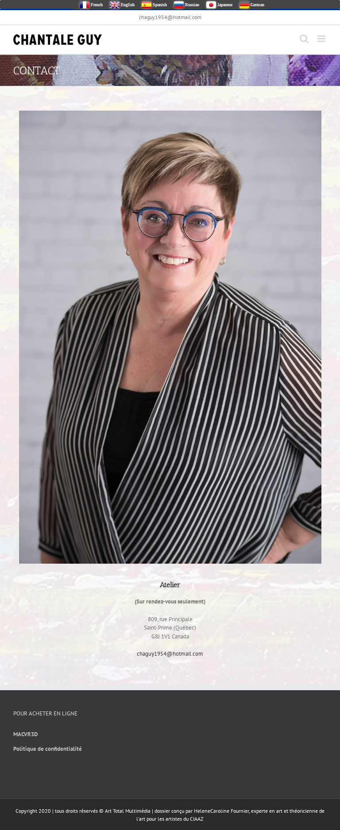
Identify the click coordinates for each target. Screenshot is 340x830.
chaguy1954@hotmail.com (170, 17)
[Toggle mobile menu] (322, 38)
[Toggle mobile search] (304, 38)
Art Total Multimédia (128, 810)
